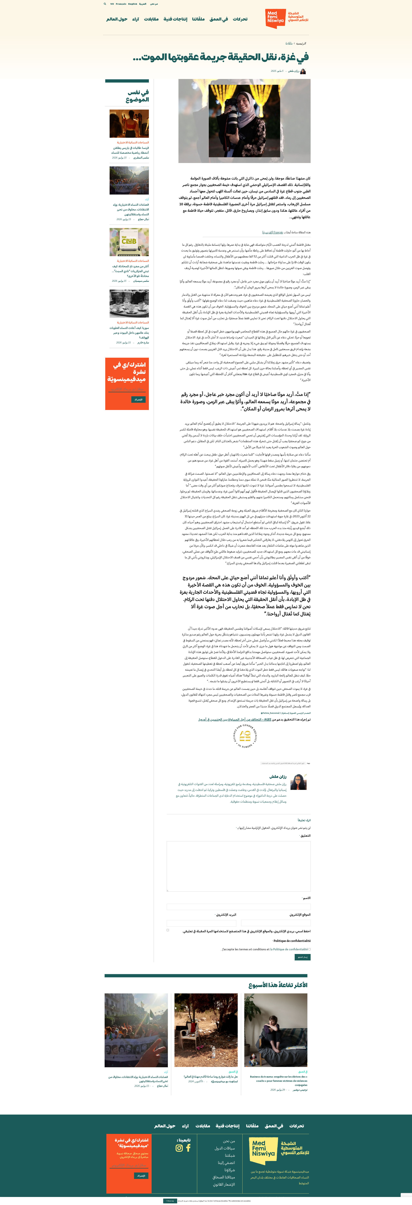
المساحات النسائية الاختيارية (133, 142)
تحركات (240, 18)
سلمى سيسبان (141, 281)
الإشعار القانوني (224, 1184)
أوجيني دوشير (300, 1090)
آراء (135, 18)
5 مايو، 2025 (277, 71)
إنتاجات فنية (175, 18)
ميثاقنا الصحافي (224, 1177)
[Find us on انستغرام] (179, 1149)
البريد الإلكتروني (225, 914)
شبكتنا (230, 1155)
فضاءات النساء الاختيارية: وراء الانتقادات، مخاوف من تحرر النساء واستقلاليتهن (131, 209)
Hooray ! (170, 1201)
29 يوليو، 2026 (278, 1090)
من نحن (154, 4)
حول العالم (116, 18)
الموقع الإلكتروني (300, 914)
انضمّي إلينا (226, 1162)
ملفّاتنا (198, 18)
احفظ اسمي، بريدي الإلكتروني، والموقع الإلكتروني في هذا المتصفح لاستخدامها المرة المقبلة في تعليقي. (246, 931)
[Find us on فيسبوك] (188, 1149)
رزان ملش (293, 71)
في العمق (219, 18)
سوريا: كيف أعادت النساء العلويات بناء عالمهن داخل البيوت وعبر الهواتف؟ (129, 333)
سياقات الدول (225, 1148)
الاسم (306, 898)
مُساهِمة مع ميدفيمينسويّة (224, 1081)
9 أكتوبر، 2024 (195, 1081)
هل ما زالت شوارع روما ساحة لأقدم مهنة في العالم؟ (211, 1077)
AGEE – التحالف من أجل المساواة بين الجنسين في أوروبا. (234, 719)
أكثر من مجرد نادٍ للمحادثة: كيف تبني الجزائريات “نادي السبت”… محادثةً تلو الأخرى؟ (130, 271)
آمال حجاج (143, 219)
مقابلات (151, 18)
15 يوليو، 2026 (119, 157)
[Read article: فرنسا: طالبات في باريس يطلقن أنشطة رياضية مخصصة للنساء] (129, 124)
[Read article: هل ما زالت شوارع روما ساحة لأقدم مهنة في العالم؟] (206, 1030)
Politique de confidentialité (291, 941)
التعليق (305, 835)
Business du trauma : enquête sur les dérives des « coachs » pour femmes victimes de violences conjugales (278, 1081)
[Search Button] (105, 4)
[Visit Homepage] (286, 19)
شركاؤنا (230, 1169)
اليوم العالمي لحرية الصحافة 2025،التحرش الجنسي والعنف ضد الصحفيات (283, 763)
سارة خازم (143, 342)
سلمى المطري (141, 157)
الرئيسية (301, 44)
